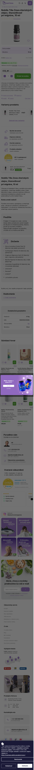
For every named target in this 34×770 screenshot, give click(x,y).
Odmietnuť (8, 766)
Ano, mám (8, 385)
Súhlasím (25, 766)
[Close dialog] (32, 376)
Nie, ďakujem (9, 388)
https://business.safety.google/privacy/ (13, 755)
